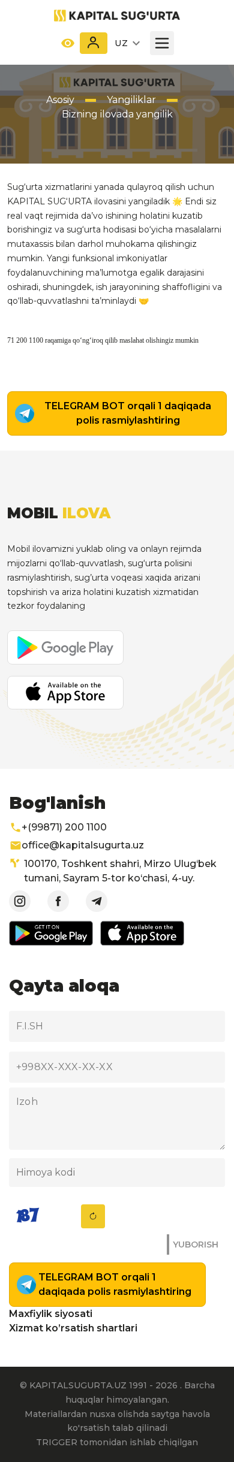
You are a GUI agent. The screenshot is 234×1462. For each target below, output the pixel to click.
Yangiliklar (131, 99)
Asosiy (60, 99)
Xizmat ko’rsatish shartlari (73, 1328)
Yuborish (195, 1244)
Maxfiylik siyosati (50, 1313)
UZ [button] (122, 43)
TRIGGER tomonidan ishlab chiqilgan (117, 1442)
